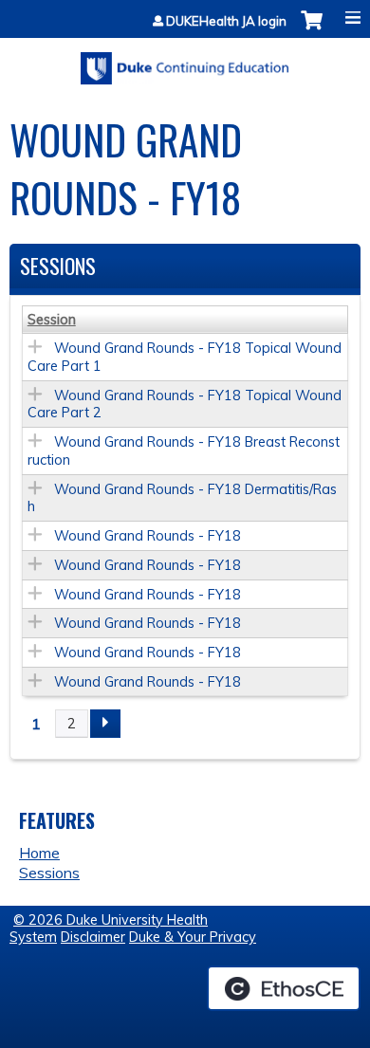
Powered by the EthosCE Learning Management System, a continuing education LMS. (284, 988)
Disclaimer (93, 937)
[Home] (185, 61)
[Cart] (312, 29)
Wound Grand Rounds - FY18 (147, 535)
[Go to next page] (105, 723)
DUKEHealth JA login (226, 21)
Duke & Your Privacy (192, 937)
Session (52, 319)
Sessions (49, 872)
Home (39, 852)
